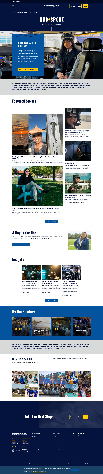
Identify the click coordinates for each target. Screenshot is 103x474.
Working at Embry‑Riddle (58, 449)
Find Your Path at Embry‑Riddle (27, 69)
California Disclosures (57, 452)
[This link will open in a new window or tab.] (73, 433)
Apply (85, 416)
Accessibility (43, 463)
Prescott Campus (15, 446)
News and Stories (33, 12)
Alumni (33, 439)
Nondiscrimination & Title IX (51, 463)
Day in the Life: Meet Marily (21, 244)
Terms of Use (71, 463)
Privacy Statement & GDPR (63, 463)
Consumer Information (57, 439)
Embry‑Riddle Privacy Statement (38, 471)
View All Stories (51, 221)
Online (13, 1)
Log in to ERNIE (77, 435)
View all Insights (51, 300)
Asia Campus (24, 446)
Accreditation (55, 436)
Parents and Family (36, 433)
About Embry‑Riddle (22, 12)
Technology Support (85, 463)
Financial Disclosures (57, 442)
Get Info (73, 6)
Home (13, 12)
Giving (33, 442)
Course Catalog (35, 449)
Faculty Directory (35, 436)
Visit (79, 6)
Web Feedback (78, 463)
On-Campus (18, 1)
